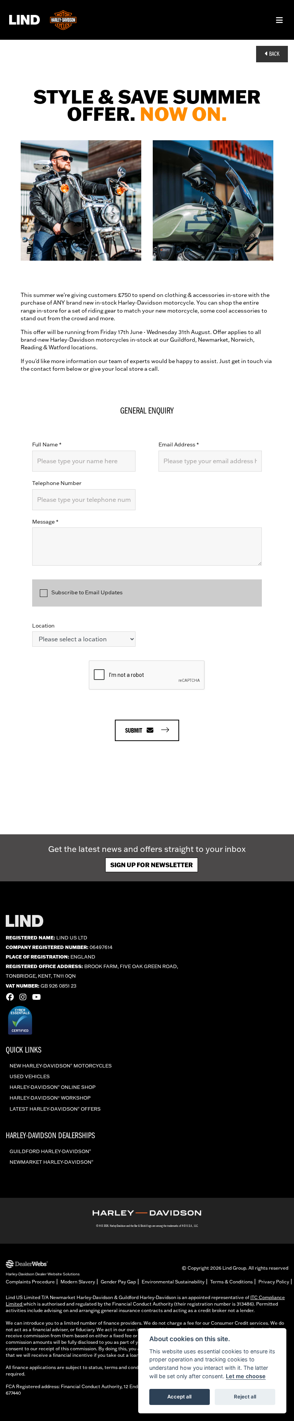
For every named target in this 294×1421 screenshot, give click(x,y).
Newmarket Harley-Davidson (51, 1162)
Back (273, 54)
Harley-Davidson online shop (53, 1087)
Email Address (178, 444)
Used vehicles (30, 1076)
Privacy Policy (273, 1282)
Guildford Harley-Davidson (50, 1151)
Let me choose (246, 1376)
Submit (136, 731)
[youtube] (38, 997)
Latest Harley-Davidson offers (55, 1109)
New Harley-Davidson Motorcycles (61, 1066)
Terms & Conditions (231, 1282)
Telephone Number (57, 483)
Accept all (179, 1396)
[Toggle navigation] (279, 20)
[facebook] (12, 997)
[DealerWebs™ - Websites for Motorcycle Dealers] (43, 1264)
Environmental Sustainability (173, 1282)
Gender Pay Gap (118, 1282)
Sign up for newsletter (151, 865)
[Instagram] (25, 997)
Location (43, 625)
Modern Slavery (77, 1282)
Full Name (47, 444)
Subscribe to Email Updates (86, 592)
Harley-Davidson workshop (50, 1098)
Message (45, 521)
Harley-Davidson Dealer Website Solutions (43, 1274)
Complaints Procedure (30, 1282)
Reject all (245, 1396)
